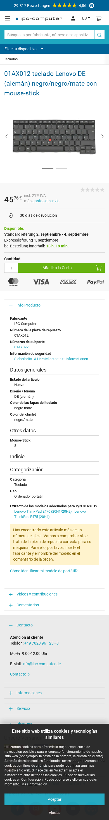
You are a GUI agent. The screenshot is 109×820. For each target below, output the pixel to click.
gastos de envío (46, 201)
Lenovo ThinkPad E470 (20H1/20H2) (43, 511)
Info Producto (28, 305)
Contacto (24, 625)
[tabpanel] (54, 136)
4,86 (50, 5)
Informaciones (29, 693)
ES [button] (84, 18)
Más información (34, 784)
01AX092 (21, 347)
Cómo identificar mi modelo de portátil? (44, 571)
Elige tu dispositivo (20, 49)
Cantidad (12, 259)
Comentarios (27, 605)
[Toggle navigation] (7, 18)
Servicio (23, 708)
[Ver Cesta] (99, 18)
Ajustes (54, 813)
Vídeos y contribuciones (37, 594)
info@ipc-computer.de (41, 664)
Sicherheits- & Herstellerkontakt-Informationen (51, 359)
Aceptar (54, 799)
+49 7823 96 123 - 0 (41, 643)
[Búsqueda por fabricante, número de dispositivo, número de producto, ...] (99, 35)
